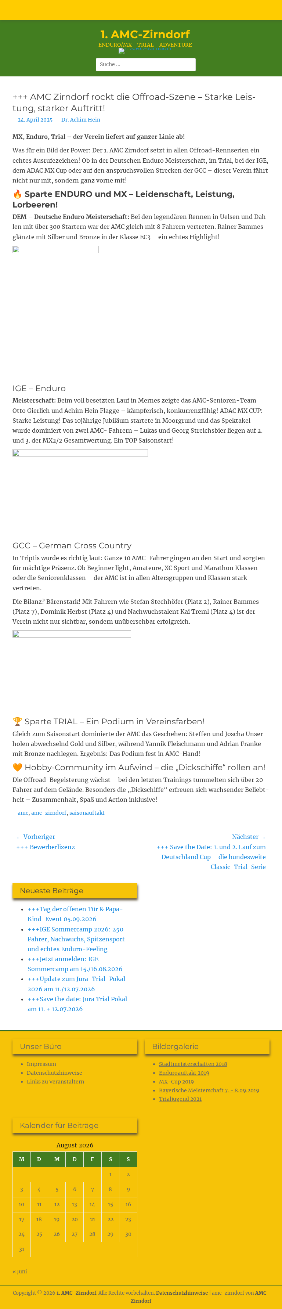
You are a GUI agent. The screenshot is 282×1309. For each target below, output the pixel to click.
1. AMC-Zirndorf (145, 34)
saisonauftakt (87, 812)
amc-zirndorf (48, 812)
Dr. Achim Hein (80, 119)
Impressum (41, 1064)
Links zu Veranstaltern (55, 1081)
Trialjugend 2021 (180, 1099)
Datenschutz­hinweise (54, 1073)
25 (39, 1234)
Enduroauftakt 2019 (184, 1073)
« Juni (19, 1271)
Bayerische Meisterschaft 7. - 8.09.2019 (209, 1090)
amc (23, 812)
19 (56, 1219)
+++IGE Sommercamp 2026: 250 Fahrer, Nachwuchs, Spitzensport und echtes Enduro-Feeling (76, 939)
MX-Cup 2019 (176, 1081)
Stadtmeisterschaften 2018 (193, 1064)
